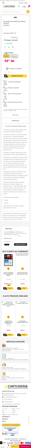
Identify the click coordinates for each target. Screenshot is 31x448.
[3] (24, 236)
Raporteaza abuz (21, 244)
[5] (26, 236)
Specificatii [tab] (15, 120)
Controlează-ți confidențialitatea (11, 425)
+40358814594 (8, 401)
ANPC (11, 440)
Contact (21, 3)
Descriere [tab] (15, 115)
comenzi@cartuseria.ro (10, 397)
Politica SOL (17, 440)
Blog (26, 3)
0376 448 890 (8, 399)
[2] (23, 236)
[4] (25, 236)
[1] (21, 236)
